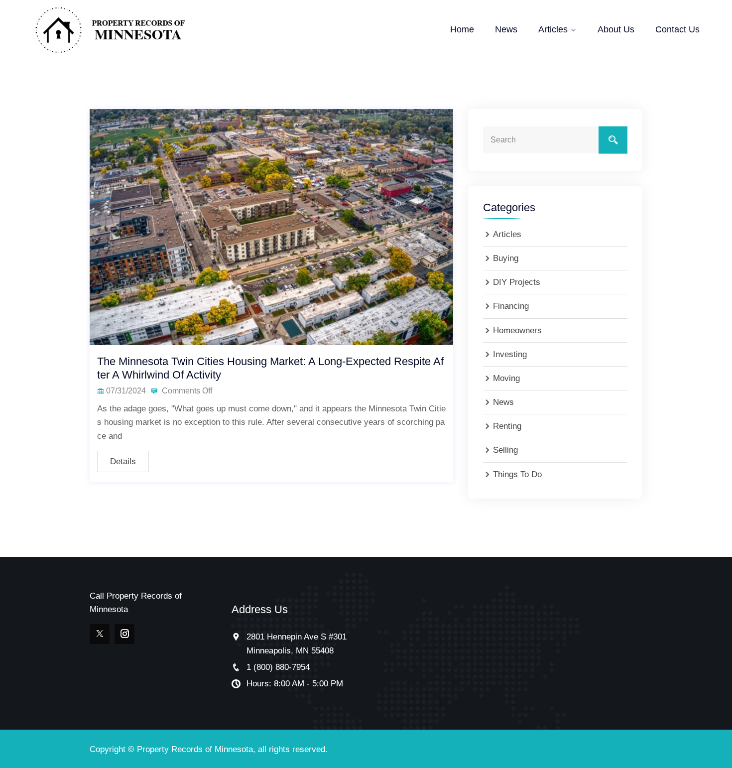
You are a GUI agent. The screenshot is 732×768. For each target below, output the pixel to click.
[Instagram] (124, 634)
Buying (505, 258)
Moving (506, 378)
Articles (553, 29)
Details (123, 461)
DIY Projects (516, 282)
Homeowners (517, 330)
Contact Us (677, 29)
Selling (505, 450)
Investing (510, 354)
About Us (616, 29)
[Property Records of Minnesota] (110, 30)
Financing (511, 306)
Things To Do (517, 474)
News (506, 29)
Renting (507, 426)
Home (462, 29)
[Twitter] (100, 634)
